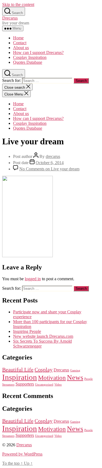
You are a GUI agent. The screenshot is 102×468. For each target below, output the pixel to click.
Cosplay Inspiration (30, 57)
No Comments (49, 169)
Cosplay (43, 370)
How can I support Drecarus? (38, 52)
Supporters (25, 384)
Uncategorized (44, 384)
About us (21, 47)
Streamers (8, 384)
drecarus (53, 156)
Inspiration (19, 377)
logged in (33, 278)
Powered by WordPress (22, 454)
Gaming (75, 370)
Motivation (52, 377)
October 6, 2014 (50, 162)
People (88, 378)
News (75, 377)
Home (18, 38)
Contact (19, 42)
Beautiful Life (17, 370)
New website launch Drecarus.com (43, 336)
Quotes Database (27, 62)
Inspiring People (27, 331)
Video (58, 384)
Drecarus (10, 18)
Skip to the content (18, 4)
